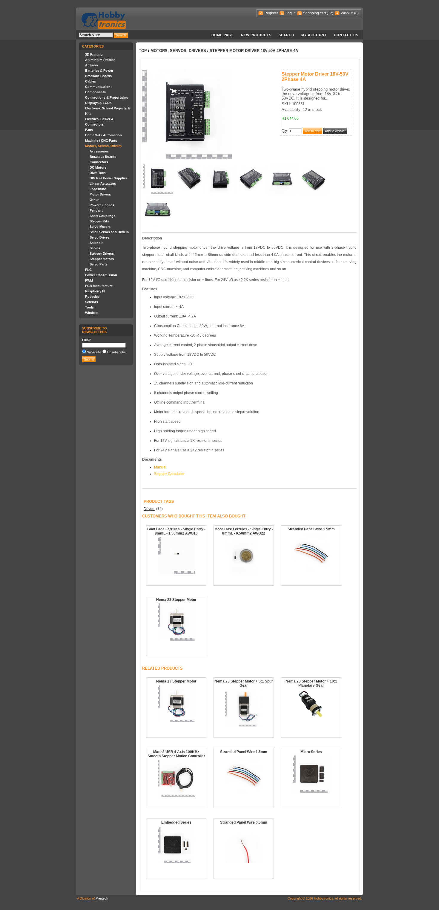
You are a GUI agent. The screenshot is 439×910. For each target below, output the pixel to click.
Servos (95, 248)
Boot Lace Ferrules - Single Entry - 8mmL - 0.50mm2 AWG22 (244, 531)
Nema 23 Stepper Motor (176, 600)
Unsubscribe (116, 352)
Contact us (346, 35)
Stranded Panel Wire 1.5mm (311, 529)
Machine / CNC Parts (101, 140)
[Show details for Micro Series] (311, 792)
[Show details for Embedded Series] (176, 862)
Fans (89, 130)
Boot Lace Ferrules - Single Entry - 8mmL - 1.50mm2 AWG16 (176, 531)
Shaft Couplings (102, 216)
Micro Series (311, 752)
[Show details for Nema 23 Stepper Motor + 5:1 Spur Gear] (244, 725)
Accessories (99, 151)
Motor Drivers (100, 194)
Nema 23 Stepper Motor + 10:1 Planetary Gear (311, 683)
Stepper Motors (102, 259)
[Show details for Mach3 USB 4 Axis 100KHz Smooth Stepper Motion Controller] (176, 796)
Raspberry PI (95, 291)
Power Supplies (102, 205)
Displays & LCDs (98, 103)
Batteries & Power (99, 70)
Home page (222, 35)
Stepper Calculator (169, 474)
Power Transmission (101, 275)
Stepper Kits (99, 221)
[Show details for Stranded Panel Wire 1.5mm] (311, 569)
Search (286, 35)
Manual (160, 467)
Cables (90, 81)
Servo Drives (99, 237)
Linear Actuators (103, 183)
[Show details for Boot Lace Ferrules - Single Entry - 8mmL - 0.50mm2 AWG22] (244, 573)
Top (143, 50)
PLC (88, 269)
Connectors (99, 162)
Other (94, 199)
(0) (356, 13)
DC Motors (98, 167)
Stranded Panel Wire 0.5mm (243, 822)
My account (314, 35)
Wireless (91, 312)
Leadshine (98, 189)
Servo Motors (100, 226)
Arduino (91, 65)
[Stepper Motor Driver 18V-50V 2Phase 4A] (158, 193)
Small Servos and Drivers (109, 232)
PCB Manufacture (99, 286)
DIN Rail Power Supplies (109, 178)
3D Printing (94, 54)
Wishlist (347, 13)
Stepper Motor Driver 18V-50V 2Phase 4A (254, 50)
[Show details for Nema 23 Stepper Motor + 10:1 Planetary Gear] (311, 719)
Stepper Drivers (102, 253)
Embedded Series (176, 822)
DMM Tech (98, 173)
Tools (89, 307)
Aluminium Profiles (100, 60)
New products (256, 35)
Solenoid (97, 243)
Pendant (96, 210)
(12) (330, 13)
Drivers (149, 509)
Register (271, 13)
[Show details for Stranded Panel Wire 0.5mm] (244, 862)
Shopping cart (314, 13)
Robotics (92, 296)
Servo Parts (99, 264)
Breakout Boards (98, 76)
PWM (89, 280)
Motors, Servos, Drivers (103, 146)
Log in (290, 13)
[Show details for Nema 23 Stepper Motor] (176, 639)
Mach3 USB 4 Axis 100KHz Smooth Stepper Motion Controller (176, 754)
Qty (284, 131)
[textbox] (96, 35)
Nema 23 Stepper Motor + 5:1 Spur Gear (243, 683)
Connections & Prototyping (106, 97)
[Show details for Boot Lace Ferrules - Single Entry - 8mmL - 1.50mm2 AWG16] (176, 573)
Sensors (91, 302)
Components (95, 92)
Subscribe (94, 352)
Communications (98, 86)
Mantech (102, 898)
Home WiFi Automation (103, 135)
